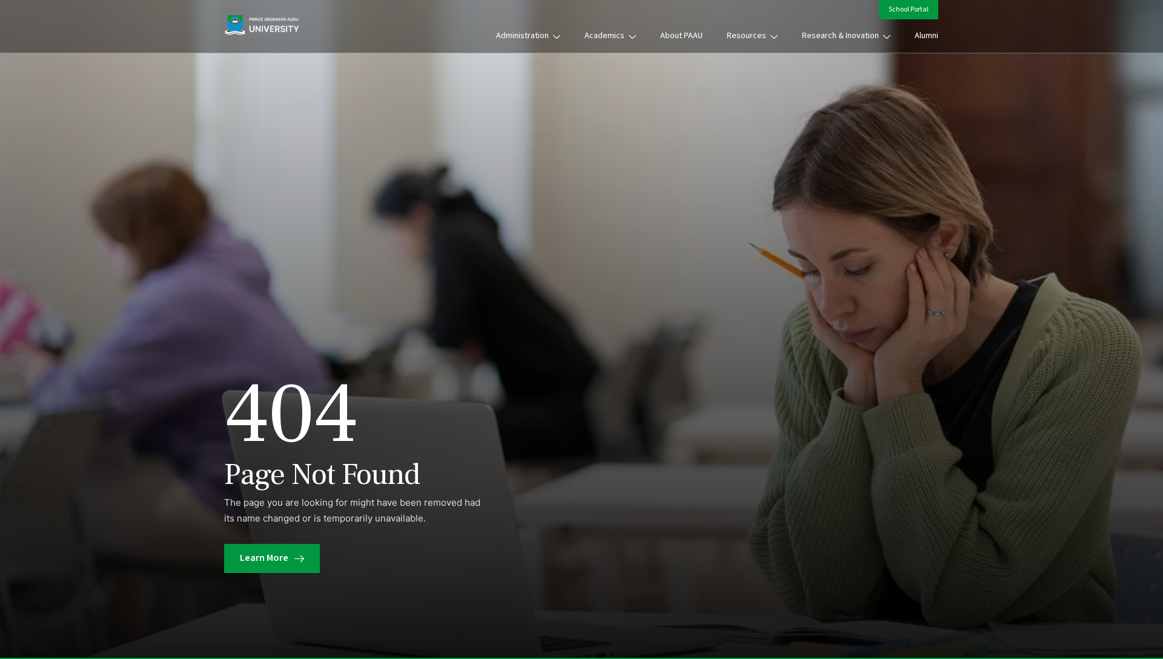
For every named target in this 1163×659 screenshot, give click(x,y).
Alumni (926, 35)
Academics (605, 35)
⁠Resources (746, 35)
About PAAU (681, 35)
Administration (522, 35)
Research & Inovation (840, 35)
